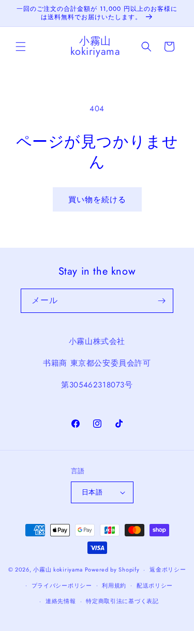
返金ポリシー (168, 569)
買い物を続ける (97, 199)
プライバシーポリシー (62, 585)
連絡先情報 (61, 601)
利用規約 (114, 585)
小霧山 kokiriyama (59, 569)
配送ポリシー (155, 585)
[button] (20, 46)
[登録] (161, 301)
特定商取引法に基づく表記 (122, 601)
